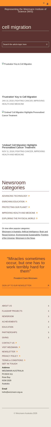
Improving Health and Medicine (18, 213)
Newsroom (8, 316)
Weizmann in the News (25, 238)
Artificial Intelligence (30, 232)
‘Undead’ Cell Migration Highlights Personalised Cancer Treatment (19, 146)
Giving (5, 338)
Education (7, 327)
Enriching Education (13, 202)
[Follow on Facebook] (4, 400)
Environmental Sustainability (28, 235)
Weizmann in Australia (11, 232)
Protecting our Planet (14, 207)
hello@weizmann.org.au (12, 392)
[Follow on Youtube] (24, 400)
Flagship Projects (12, 311)
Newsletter (8, 352)
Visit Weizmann (10, 347)
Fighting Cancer (24, 101)
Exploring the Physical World (18, 218)
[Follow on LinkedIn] (17, 400)
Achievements (9, 322)
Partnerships (9, 332)
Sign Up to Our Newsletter (16, 286)
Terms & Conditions (12, 360)
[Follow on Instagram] (10, 400)
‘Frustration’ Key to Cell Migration (19, 97)
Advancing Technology (14, 196)
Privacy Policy (10, 356)
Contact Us (8, 343)
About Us (7, 306)
